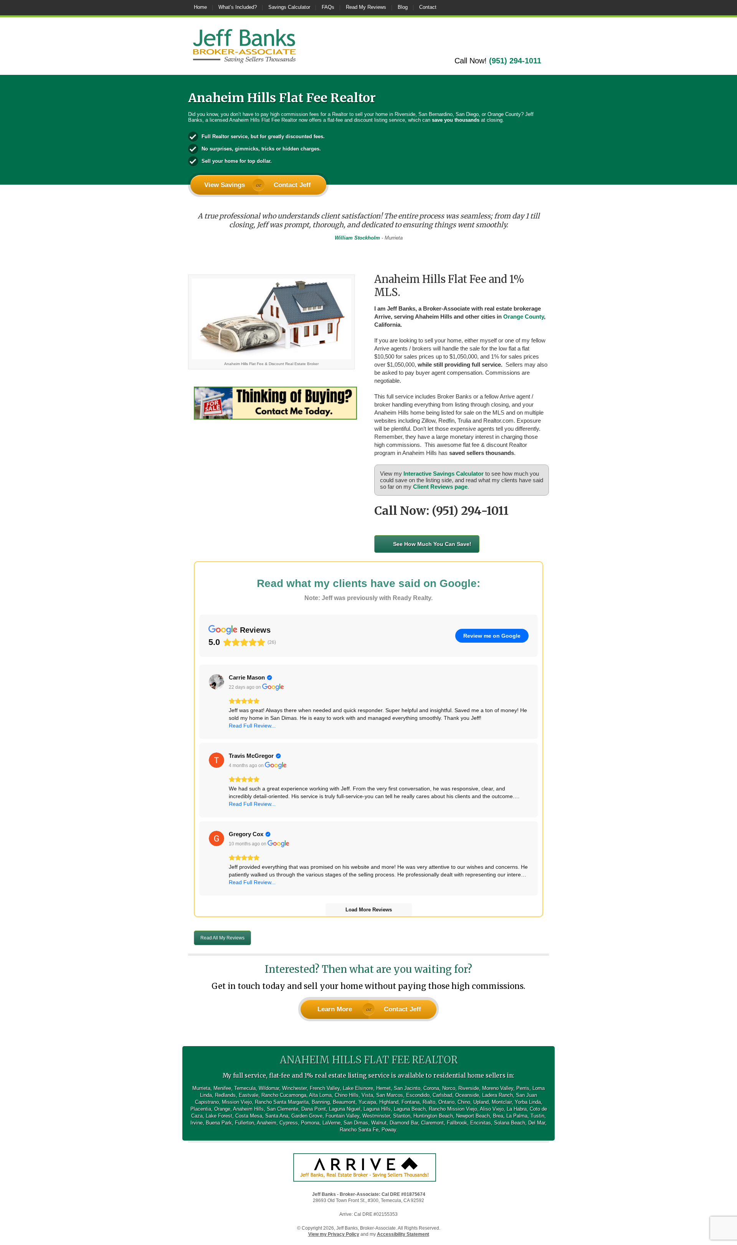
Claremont (432, 1123)
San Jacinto (407, 1088)
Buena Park (219, 1123)
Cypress (288, 1123)
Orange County (523, 316)
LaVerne (331, 1123)
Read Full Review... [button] (252, 726)
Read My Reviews (366, 7)
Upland (481, 1102)
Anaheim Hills (248, 1109)
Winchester (294, 1088)
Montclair (502, 1102)
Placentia (200, 1109)
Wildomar (269, 1088)
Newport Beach (473, 1116)
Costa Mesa (248, 1116)
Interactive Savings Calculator (443, 473)
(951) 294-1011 (515, 60)
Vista (367, 1095)
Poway (389, 1130)
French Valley (325, 1088)
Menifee (222, 1088)
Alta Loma (320, 1095)
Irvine (196, 1123)
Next (541, 230)
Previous (196, 230)
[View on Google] (216, 681)
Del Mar (536, 1123)
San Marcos (389, 1095)
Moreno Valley (497, 1088)
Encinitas (480, 1123)
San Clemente (282, 1109)
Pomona (310, 1123)
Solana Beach (509, 1123)
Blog (403, 7)
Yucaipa (367, 1102)
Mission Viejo (237, 1102)
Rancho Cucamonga (283, 1095)
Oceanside (467, 1095)
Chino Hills (347, 1095)
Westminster (376, 1116)
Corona (431, 1088)
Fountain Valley (342, 1116)
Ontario (446, 1102)
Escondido (418, 1095)
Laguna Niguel (344, 1109)
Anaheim (266, 1123)
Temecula (245, 1088)
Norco (448, 1088)
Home (200, 7)
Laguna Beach (410, 1109)
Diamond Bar (404, 1123)
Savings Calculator (289, 7)
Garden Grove (306, 1116)
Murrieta (201, 1088)
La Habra (517, 1109)
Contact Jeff (292, 184)
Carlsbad (442, 1095)
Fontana (411, 1102)
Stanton (401, 1116)
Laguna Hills (377, 1109)
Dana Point (313, 1109)
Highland (388, 1102)
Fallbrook (457, 1123)
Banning (321, 1102)
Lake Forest (219, 1116)
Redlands (225, 1095)
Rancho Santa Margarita (282, 1102)
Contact (427, 7)
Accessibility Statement (403, 1234)
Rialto (429, 1102)
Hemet (383, 1088)
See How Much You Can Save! (432, 544)
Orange (222, 1109)
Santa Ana (276, 1116)
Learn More (334, 1009)
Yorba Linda (528, 1102)
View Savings (224, 184)
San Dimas (356, 1123)
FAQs (328, 7)
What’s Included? (237, 7)
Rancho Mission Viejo (453, 1109)
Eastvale (248, 1095)
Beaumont (344, 1102)
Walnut (379, 1123)
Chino (464, 1102)
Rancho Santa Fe (359, 1130)
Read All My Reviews (222, 938)
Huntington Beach (433, 1116)
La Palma (516, 1116)
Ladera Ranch (497, 1095)
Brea (498, 1116)
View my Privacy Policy (333, 1234)
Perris (522, 1088)
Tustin (537, 1116)
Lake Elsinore (358, 1088)
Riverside (468, 1088)
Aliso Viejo (492, 1109)
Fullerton (244, 1123)
